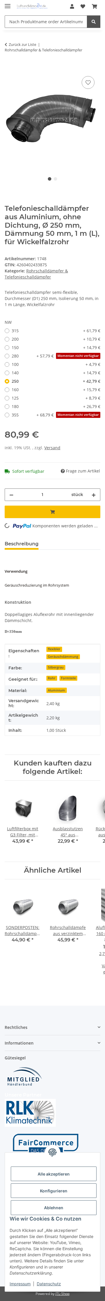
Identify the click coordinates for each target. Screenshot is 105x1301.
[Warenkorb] (94, 6)
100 (56, 364)
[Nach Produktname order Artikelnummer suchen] (93, 21)
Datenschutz (49, 1283)
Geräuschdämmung (63, 657)
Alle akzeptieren (54, 1173)
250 (56, 381)
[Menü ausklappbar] (7, 3)
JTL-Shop (62, 1293)
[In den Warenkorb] (9, 68)
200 (56, 339)
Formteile (68, 678)
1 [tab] (49, 179)
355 (55, 415)
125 (56, 398)
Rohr (51, 678)
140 (56, 372)
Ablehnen (53, 1207)
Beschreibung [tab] (21, 544)
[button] (72, 6)
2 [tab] (55, 179)
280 (55, 356)
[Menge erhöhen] (93, 495)
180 (56, 406)
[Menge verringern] (11, 495)
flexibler (54, 649)
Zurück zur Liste (22, 44)
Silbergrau (56, 667)
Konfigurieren (53, 1190)
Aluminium (56, 690)
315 (56, 330)
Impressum (20, 1283)
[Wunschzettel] (82, 6)
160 (56, 389)
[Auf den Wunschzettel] (88, 82)
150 (56, 347)
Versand (52, 447)
